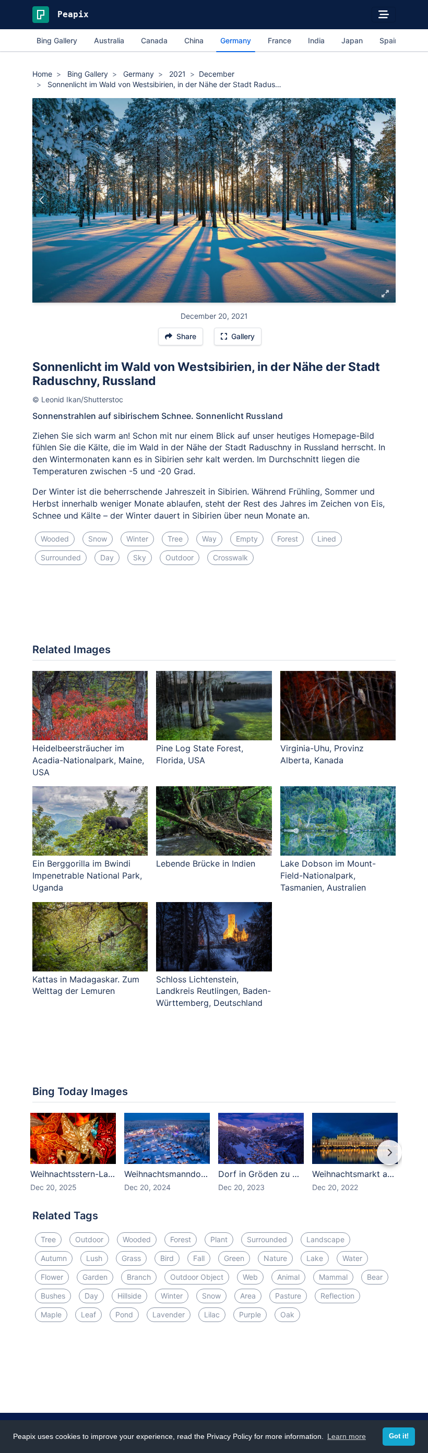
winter (137, 538)
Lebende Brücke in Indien (205, 863)
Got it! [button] (399, 1436)
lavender (168, 1314)
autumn (54, 1258)
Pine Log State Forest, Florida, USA (199, 754)
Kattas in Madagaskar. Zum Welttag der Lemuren (85, 985)
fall (199, 1258)
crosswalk (230, 557)
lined (326, 538)
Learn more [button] (346, 1436)
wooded (55, 538)
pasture (288, 1295)
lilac (212, 1314)
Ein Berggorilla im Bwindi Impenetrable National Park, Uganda (87, 875)
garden (95, 1276)
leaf (88, 1314)
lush (94, 1258)
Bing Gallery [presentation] (57, 40)
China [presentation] (194, 40)
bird (167, 1258)
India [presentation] (316, 40)
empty (247, 538)
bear (375, 1276)
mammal (333, 1276)
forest (287, 538)
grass (131, 1258)
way (209, 538)
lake (314, 1258)
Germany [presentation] (235, 40)
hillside (129, 1295)
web (250, 1276)
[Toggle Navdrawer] (384, 14)
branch (139, 1276)
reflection (337, 1295)
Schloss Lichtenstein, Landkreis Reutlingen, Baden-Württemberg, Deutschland (213, 991)
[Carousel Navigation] (214, 1160)
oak (287, 1314)
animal (288, 1276)
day (107, 557)
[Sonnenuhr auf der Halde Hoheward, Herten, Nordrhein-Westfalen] (386, 200)
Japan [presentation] (352, 40)
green (234, 1258)
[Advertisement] (214, 608)
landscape (325, 1239)
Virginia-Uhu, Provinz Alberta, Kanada (322, 754)
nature (275, 1258)
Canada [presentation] (154, 40)
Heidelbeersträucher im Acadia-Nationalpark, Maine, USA (88, 760)
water (352, 1258)
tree (175, 538)
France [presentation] (279, 40)
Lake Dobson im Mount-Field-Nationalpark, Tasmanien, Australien (328, 875)
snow (97, 538)
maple (51, 1314)
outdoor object (196, 1276)
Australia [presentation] (109, 40)
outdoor (179, 557)
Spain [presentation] (389, 40)
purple (250, 1314)
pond (124, 1314)
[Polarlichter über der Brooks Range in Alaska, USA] (42, 200)
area (248, 1295)
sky (139, 557)
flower (52, 1276)
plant (219, 1239)
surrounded (61, 557)
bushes (53, 1295)
